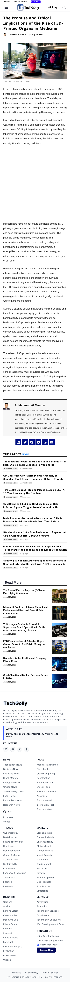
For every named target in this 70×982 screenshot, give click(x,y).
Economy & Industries (14, 873)
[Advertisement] (35, 183)
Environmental (44, 800)
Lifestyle (7, 882)
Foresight (8, 942)
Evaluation (8, 886)
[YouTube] (12, 749)
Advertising (42, 902)
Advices (7, 906)
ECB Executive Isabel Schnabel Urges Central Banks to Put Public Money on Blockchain (24, 644)
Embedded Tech (45, 782)
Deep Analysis (10, 919)
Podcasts (8, 817)
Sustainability (10, 864)
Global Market (44, 846)
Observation (9, 955)
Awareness (9, 877)
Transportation (44, 809)
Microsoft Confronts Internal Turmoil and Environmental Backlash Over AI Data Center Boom (25, 610)
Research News (11, 805)
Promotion (42, 906)
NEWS (6, 759)
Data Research (44, 915)
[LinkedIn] (5, 749)
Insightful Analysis (12, 946)
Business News (11, 769)
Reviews (41, 873)
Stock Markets (10, 778)
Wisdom (7, 960)
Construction (43, 778)
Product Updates (45, 877)
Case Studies (10, 915)
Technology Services (48, 911)
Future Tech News (12, 800)
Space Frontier (11, 859)
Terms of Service (49, 972)
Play (54, 7)
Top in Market (44, 864)
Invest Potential (45, 855)
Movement (42, 859)
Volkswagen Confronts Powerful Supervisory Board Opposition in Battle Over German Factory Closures (24, 627)
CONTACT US (44, 931)
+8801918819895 (49, 944)
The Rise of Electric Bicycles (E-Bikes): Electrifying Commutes (24, 592)
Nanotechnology (12, 850)
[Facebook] (26, 749)
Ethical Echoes (11, 924)
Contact (35, 1)
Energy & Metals (11, 782)
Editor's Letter (10, 911)
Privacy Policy (31, 972)
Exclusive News (11, 773)
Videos (6, 821)
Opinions (7, 902)
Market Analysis (45, 850)
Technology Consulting (49, 919)
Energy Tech (43, 787)
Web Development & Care (50, 924)
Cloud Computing (46, 773)
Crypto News (10, 787)
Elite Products (44, 882)
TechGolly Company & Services (15, 1)
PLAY (10, 811)
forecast (7, 933)
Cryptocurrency (45, 841)
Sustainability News (13, 791)
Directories (42, 890)
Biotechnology (44, 769)
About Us (16, 972)
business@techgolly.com (50, 940)
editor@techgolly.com (48, 936)
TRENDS (8, 827)
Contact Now (46, 950)
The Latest (16, 454)
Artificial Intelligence (47, 764)
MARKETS (42, 827)
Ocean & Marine (11, 855)
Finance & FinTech (46, 791)
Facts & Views (10, 937)
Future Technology (13, 841)
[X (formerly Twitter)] (19, 749)
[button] (18, 442)
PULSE (40, 759)
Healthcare (9, 846)
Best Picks (42, 868)
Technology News (12, 764)
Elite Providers (44, 886)
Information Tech (46, 805)
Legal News (9, 796)
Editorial (7, 928)
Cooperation (9, 868)
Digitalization (10, 837)
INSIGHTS (9, 896)
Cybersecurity (10, 833)
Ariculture (42, 796)
